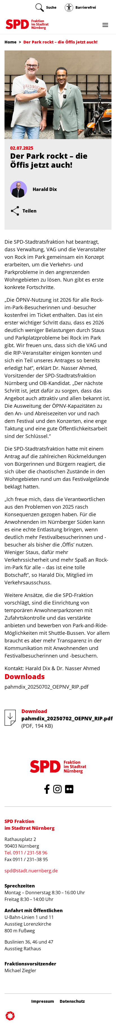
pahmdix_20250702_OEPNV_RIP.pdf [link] (46, 686)
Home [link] (11, 42)
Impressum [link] (42, 1001)
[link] (45, 7)
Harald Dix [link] (37, 668)
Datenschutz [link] (72, 1001)
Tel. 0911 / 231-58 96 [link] (26, 853)
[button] (10, 1016)
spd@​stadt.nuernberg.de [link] (31, 871)
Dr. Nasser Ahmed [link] (78, 668)
